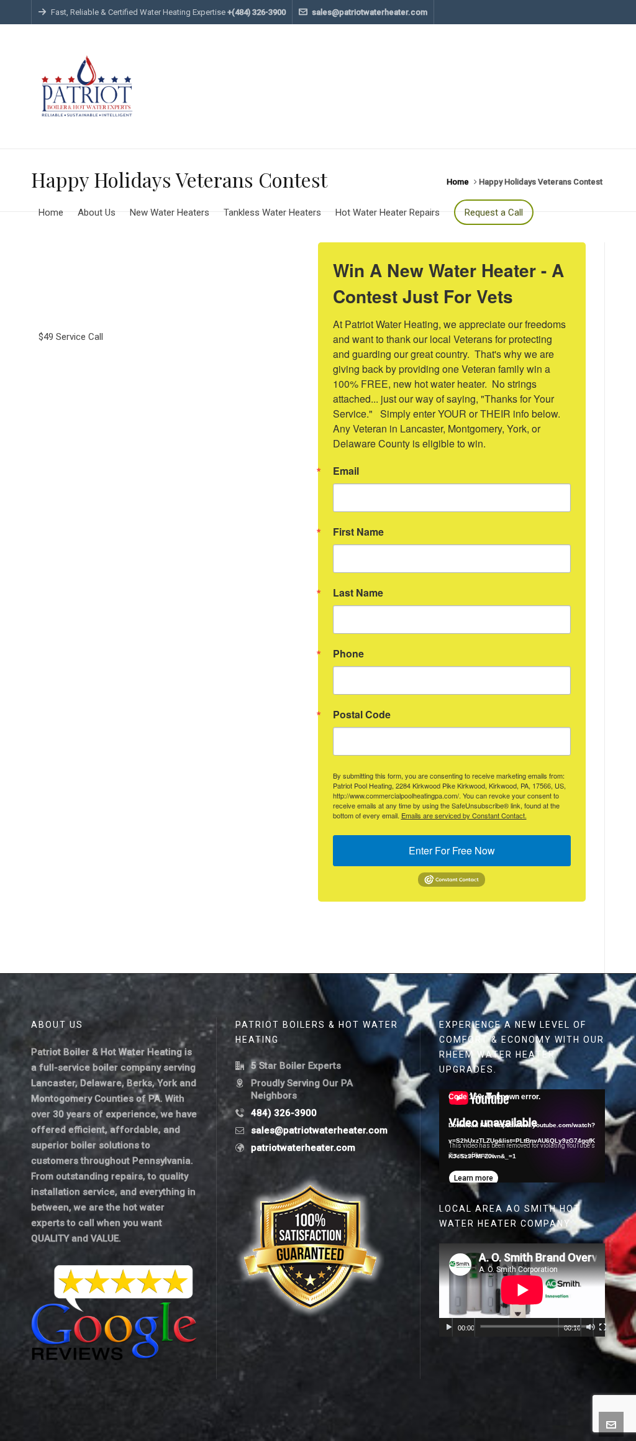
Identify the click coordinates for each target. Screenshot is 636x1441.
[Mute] (591, 1327)
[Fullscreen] (603, 1327)
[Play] (449, 1327)
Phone (348, 654)
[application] (522, 1136)
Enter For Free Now (452, 850)
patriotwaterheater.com (303, 1147)
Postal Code (362, 715)
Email (346, 471)
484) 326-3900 (284, 1112)
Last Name (358, 593)
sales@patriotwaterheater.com (369, 12)
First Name (358, 532)
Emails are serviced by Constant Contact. (464, 815)
